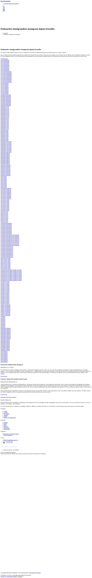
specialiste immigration (6, 95)
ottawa (2, 519)
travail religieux (4, 351)
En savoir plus (4, 376)
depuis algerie (4, 465)
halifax (2, 493)
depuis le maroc (4, 462)
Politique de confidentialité (9, 417)
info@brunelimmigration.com (11, 440)
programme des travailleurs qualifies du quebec (11, 270)
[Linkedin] (3, 8)
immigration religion (5, 340)
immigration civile (5, 118)
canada (2, 455)
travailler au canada (5, 281)
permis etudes (4, 176)
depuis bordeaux (4, 461)
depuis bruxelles (4, 466)
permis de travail (4, 211)
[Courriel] (4, 10)
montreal (3, 532)
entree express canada (5, 258)
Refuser (15, 576)
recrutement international (6, 223)
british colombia (4, 506)
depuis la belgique (5, 457)
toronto (2, 545)
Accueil (5, 33)
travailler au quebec (5, 293)
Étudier (5, 423)
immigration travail (5, 106)
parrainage (3, 316)
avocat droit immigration (6, 71)
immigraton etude (4, 130)
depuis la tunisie (4, 464)
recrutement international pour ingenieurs (10, 235)
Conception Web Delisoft (35, 572)
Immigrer (5, 426)
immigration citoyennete (6, 141)
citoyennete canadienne (6, 188)
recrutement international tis (7, 246)
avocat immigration (5, 60)
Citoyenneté (6, 427)
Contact (5, 416)
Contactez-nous (4, 58)
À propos (5, 412)
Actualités (5, 415)
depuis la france (4, 456)
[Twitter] (4, 7)
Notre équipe (6, 413)
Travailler (5, 422)
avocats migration (5, 83)
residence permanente (5, 305)
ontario (2, 481)
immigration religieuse (6, 328)
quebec (2, 468)
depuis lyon (3, 460)
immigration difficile (5, 153)
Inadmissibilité (6, 429)
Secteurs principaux (7, 435)
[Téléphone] (3, 11)
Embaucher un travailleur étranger (11, 434)
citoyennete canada (5, 200)
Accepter (20, 576)
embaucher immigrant (5, 165)
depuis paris (3, 459)
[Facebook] (3, 6)
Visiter (4, 425)
